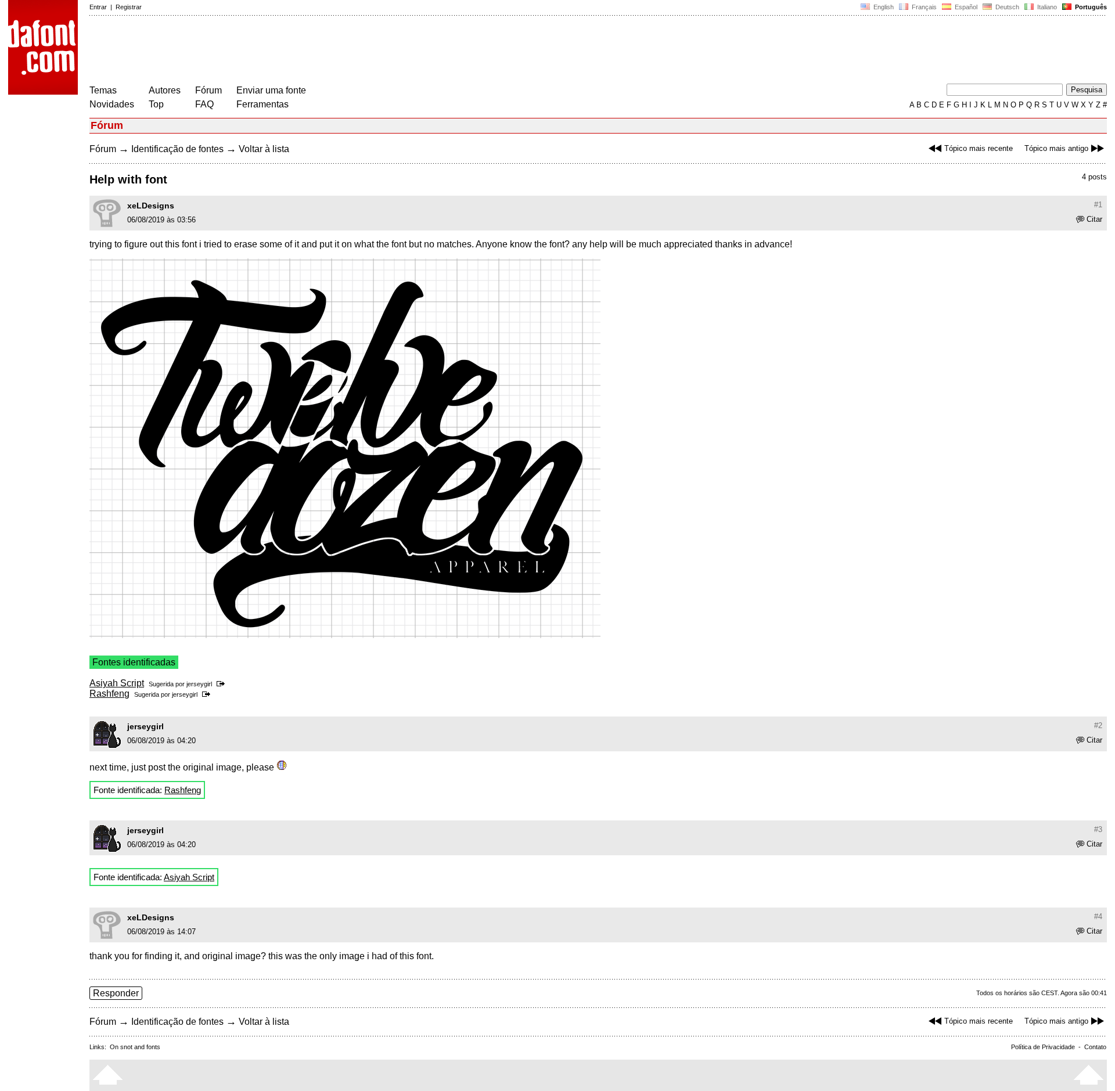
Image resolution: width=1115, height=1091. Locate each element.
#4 (1098, 916)
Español (965, 6)
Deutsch (1006, 6)
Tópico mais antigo (1056, 148)
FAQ (204, 104)
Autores (165, 90)
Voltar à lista (264, 149)
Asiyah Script (116, 683)
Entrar (98, 6)
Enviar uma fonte (271, 90)
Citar (1094, 219)
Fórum (208, 90)
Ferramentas (262, 104)
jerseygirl (199, 683)
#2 (1098, 725)
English (882, 6)
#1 (1098, 204)
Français (923, 6)
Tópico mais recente (978, 148)
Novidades (111, 104)
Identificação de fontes (177, 149)
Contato (1095, 1046)
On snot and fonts (135, 1046)
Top (156, 104)
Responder (116, 993)
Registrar (129, 6)
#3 (1098, 829)
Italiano (1046, 6)
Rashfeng (109, 693)
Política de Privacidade (1043, 1046)
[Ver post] (222, 683)
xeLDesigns (150, 205)
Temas (103, 90)
